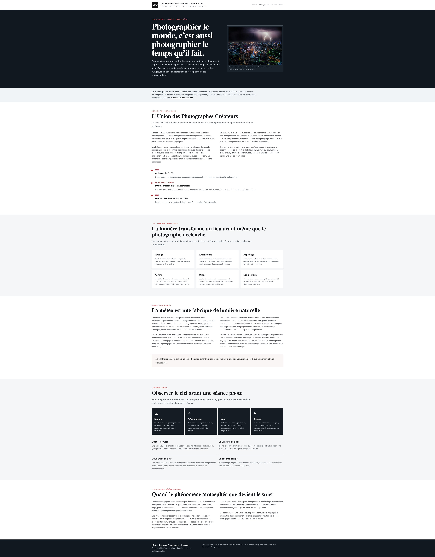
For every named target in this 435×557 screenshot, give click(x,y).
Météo (281, 5)
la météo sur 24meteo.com (182, 98)
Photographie (264, 5)
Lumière (274, 5)
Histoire (254, 5)
